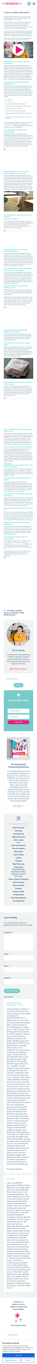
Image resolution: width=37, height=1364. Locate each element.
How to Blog (18, 855)
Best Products (18, 827)
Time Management (18, 898)
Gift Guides (18, 851)
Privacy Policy (18, 1304)
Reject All (28, 1360)
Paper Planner (18, 882)
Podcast (18, 888)
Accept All (18, 1355)
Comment (8, 933)
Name (7, 954)
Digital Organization (18, 869)
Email (7, 966)
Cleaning (18, 831)
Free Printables (14, 614)
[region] (18, 1352)
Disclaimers (18, 1309)
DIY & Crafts (18, 840)
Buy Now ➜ (18, 806)
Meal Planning (18, 864)
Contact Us (18, 1302)
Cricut (18, 842)
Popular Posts (18, 891)
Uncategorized (18, 901)
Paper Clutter (18, 876)
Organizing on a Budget (18, 871)
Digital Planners (18, 837)
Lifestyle (18, 861)
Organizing (18, 867)
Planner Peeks (18, 885)
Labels (18, 858)
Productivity (18, 895)
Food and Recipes (18, 845)
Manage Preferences (11, 1360)
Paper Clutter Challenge (18, 879)
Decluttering (11, 613)
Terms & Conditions (18, 1307)
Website (7, 978)
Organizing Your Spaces (18, 874)
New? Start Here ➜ (18, 669)
